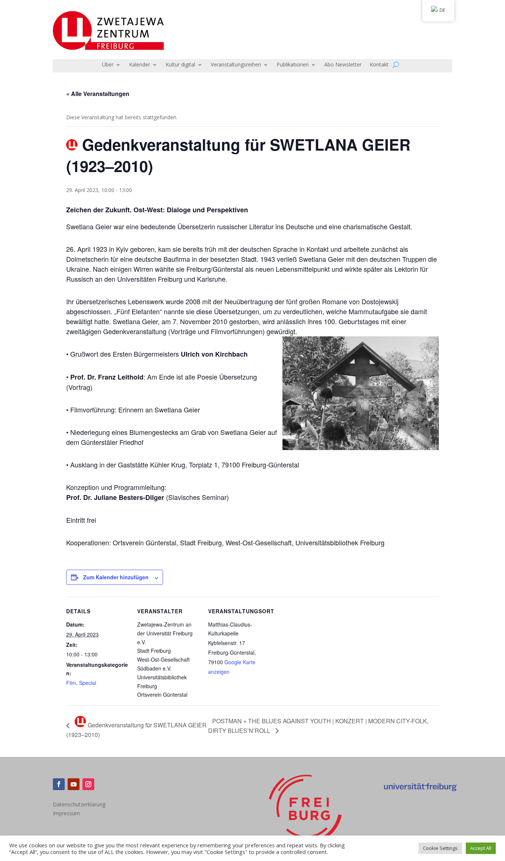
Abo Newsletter (343, 65)
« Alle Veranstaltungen (97, 93)
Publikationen (293, 65)
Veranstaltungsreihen (236, 65)
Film (71, 682)
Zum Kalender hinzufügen (116, 577)
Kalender (139, 65)
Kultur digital (180, 65)
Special (87, 682)
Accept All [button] (480, 848)
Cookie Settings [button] (440, 848)
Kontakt (379, 65)
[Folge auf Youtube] (73, 784)
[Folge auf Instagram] (88, 784)
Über (107, 65)
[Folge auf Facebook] (59, 784)
